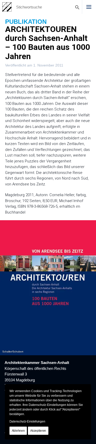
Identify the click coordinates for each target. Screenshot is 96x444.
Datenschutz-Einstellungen (27, 421)
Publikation (26, 21)
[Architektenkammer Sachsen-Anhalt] (7, 7)
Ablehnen (18, 430)
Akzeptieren (38, 430)
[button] (89, 7)
